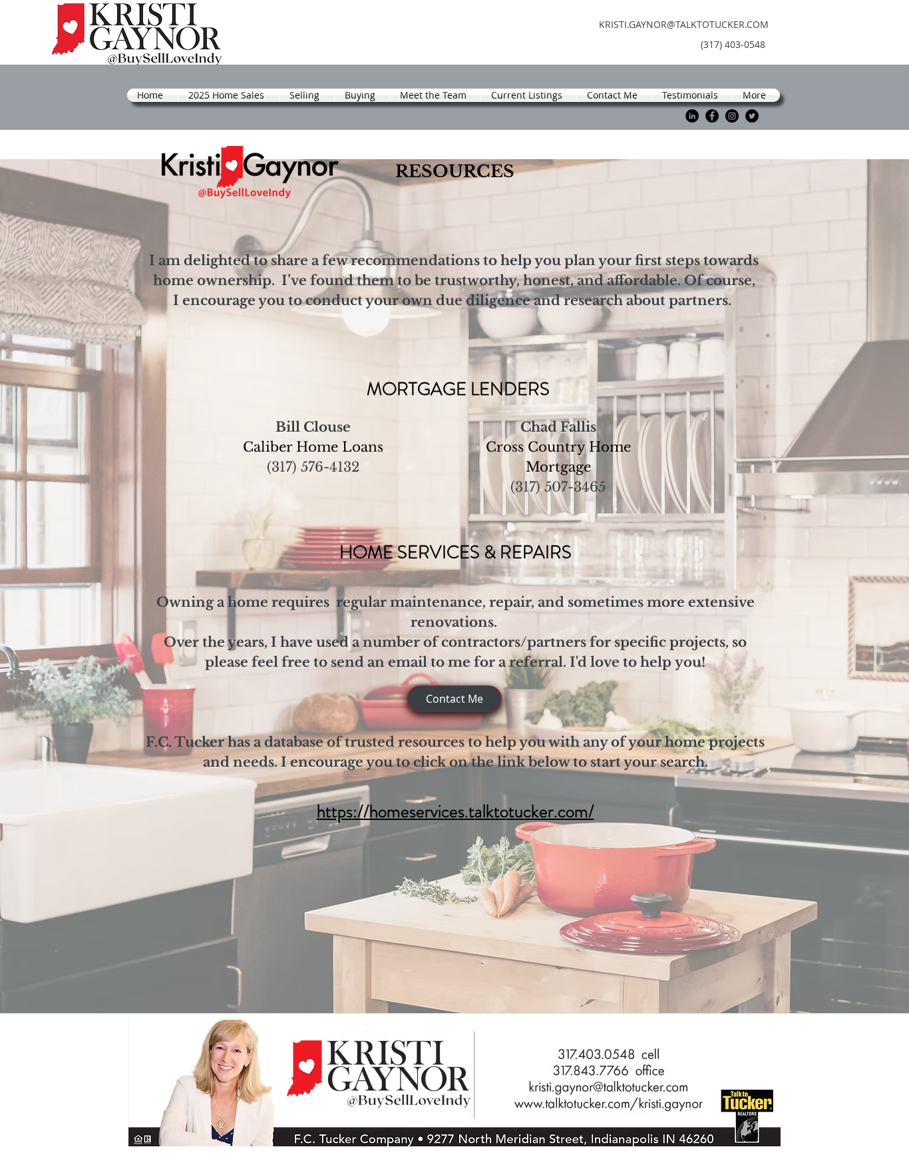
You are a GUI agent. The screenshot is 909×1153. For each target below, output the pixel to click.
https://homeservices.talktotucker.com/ (455, 811)
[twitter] (752, 116)
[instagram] (732, 116)
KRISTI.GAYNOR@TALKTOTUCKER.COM (684, 24)
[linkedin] (692, 116)
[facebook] (712, 116)
